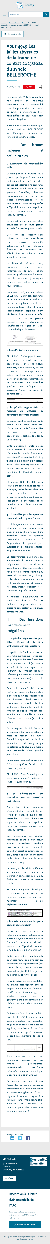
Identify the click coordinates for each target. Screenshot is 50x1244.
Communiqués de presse (13, 1170)
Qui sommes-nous (10, 1163)
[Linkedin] (12, 1138)
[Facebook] (28, 1138)
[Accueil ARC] (25, 5)
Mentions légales (29, 1237)
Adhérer (9, 1178)
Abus (24, 23)
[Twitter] (20, 1138)
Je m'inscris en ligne (25, 1224)
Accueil (3, 23)
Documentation (14, 23)
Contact (6, 1167)
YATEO (30, 1239)
